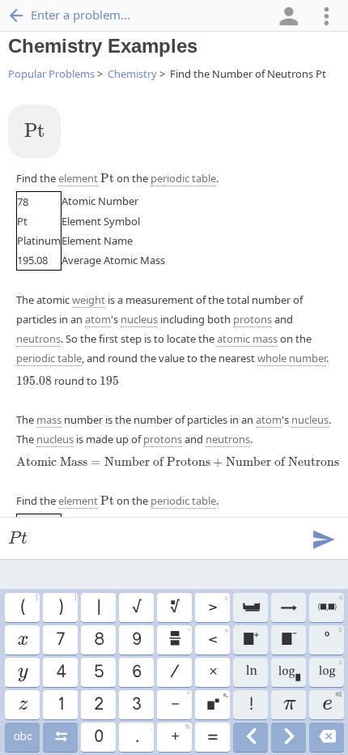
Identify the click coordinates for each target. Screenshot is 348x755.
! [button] (250, 705)
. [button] (143, 734)
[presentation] (34, 130)
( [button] (28, 605)
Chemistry (132, 73)
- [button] (180, 702)
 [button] (288, 737)
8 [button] (98, 640)
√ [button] (136, 607)
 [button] (288, 640)
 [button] (288, 607)
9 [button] (136, 640)
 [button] (250, 607)
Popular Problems (51, 73)
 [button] (22, 640)
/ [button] (174, 672)
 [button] (22, 737)
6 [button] (136, 672)
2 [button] (98, 705)
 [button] (60, 737)
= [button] (212, 737)
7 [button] (60, 640)
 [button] (22, 672)
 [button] (250, 672)
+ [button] (180, 734)
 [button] (329, 605)
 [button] (250, 640)
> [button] (217, 605)
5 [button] (98, 672)
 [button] (179, 637)
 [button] (217, 702)
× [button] (212, 672)
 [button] (22, 705)
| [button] (98, 607)
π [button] (288, 705)
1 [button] (60, 705)
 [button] (326, 737)
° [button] (332, 637)
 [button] (329, 669)
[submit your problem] (323, 538)
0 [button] (98, 737)
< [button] (217, 637)
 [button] (174, 607)
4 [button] (60, 672)
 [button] (331, 702)
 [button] (250, 737)
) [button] (66, 605)
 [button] (288, 672)
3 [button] (136, 705)
